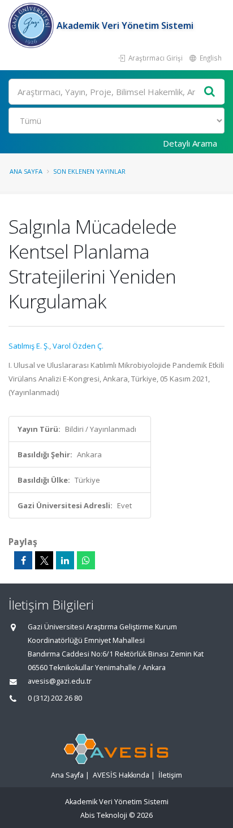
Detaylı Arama (190, 143)
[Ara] (210, 92)
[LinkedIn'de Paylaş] (65, 560)
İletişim (170, 775)
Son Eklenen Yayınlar (89, 171)
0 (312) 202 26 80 (55, 698)
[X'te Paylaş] (44, 560)
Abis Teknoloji (103, 815)
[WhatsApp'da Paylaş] (86, 560)
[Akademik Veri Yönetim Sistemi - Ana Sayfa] (32, 25)
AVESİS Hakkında (121, 775)
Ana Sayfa (26, 171)
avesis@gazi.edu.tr (60, 681)
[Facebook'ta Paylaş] (23, 560)
